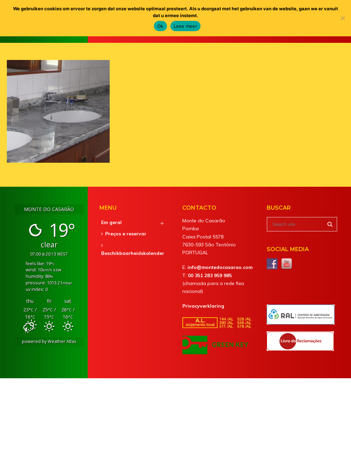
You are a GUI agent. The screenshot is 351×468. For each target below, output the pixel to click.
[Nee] (342, 18)
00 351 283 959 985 (210, 275)
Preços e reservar (125, 234)
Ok (160, 26)
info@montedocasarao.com (220, 267)
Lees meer (185, 26)
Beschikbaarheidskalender (132, 253)
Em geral (111, 222)
